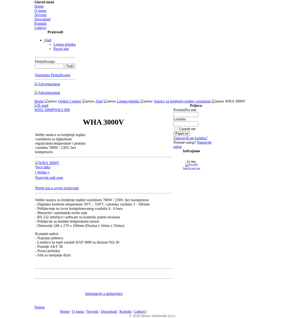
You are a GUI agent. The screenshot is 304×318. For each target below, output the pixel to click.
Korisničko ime (184, 110)
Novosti (40, 15)
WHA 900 (62, 110)
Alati (47, 40)
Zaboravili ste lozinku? (190, 138)
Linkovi (40, 28)
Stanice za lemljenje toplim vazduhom (182, 101)
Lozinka (179, 119)
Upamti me (187, 129)
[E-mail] (41, 104)
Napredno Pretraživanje (52, 75)
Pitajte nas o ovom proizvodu (57, 188)
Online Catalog (69, 101)
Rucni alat (61, 49)
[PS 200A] (191, 165)
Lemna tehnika (64, 44)
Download (42, 19)
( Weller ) (42, 172)
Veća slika (42, 167)
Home (39, 6)
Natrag (39, 307)
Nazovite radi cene (49, 178)
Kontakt (40, 23)
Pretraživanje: (45, 61)
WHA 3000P (44, 110)
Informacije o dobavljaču (104, 294)
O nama (40, 11)
